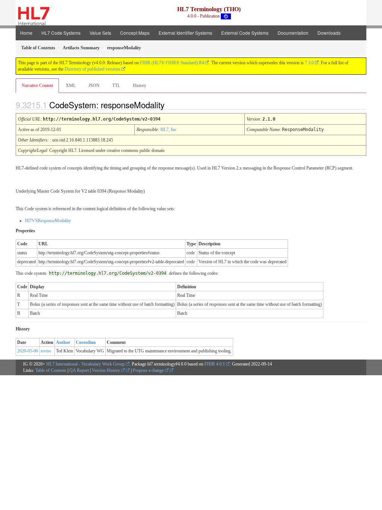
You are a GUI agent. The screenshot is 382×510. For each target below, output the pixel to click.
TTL (116, 85)
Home (26, 32)
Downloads (329, 32)
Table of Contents (50, 370)
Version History (106, 370)
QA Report (79, 370)
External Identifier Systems (185, 32)
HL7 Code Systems (61, 32)
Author (63, 342)
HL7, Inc (168, 129)
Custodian (86, 342)
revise (46, 351)
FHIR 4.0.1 (214, 364)
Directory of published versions (92, 69)
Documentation (293, 32)
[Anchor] (171, 104)
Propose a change (149, 370)
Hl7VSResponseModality (48, 220)
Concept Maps (135, 32)
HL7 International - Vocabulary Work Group (85, 364)
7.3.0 (309, 62)
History (139, 85)
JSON (94, 85)
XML (71, 85)
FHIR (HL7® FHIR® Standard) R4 (172, 62)
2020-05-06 (27, 351)
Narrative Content (37, 85)
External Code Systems (245, 32)
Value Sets (100, 32)
